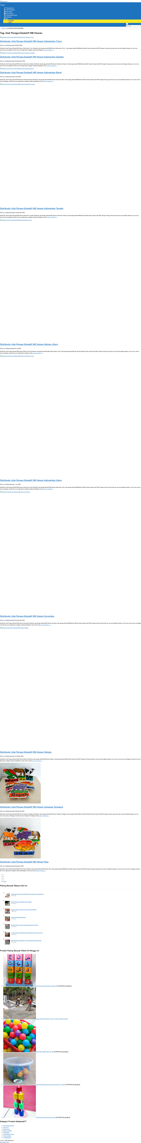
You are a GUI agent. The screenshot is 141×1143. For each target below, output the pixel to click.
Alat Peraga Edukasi (8, 1125)
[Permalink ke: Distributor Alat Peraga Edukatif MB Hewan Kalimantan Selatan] (17, 53)
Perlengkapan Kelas (8, 1134)
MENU (3, 5)
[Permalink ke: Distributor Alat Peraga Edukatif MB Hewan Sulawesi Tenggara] (20, 803)
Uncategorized (7, 1137)
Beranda (4, 28)
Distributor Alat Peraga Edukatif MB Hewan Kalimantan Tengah (31, 208)
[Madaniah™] (4, 1)
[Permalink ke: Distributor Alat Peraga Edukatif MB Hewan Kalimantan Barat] (17, 68)
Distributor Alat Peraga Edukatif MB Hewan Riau (24, 861)
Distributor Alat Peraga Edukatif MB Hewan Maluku (26, 752)
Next (4, 881)
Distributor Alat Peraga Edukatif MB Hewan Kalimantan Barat (31, 72)
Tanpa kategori (7, 1136)
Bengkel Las (6, 1129)
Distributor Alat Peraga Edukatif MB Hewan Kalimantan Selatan (32, 56)
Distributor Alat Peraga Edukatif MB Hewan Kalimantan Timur (31, 41)
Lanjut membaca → (49, 50)
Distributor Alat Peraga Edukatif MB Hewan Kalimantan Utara (31, 480)
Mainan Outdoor (7, 1131)
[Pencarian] (127, 24)
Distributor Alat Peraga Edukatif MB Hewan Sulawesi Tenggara (31, 807)
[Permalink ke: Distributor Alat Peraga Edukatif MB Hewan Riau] (20, 858)
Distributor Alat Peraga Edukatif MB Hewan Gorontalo (27, 616)
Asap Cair (6, 1127)
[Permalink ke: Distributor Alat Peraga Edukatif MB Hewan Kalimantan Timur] (17, 37)
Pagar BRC (6, 1132)
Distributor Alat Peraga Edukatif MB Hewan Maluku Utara (29, 344)
